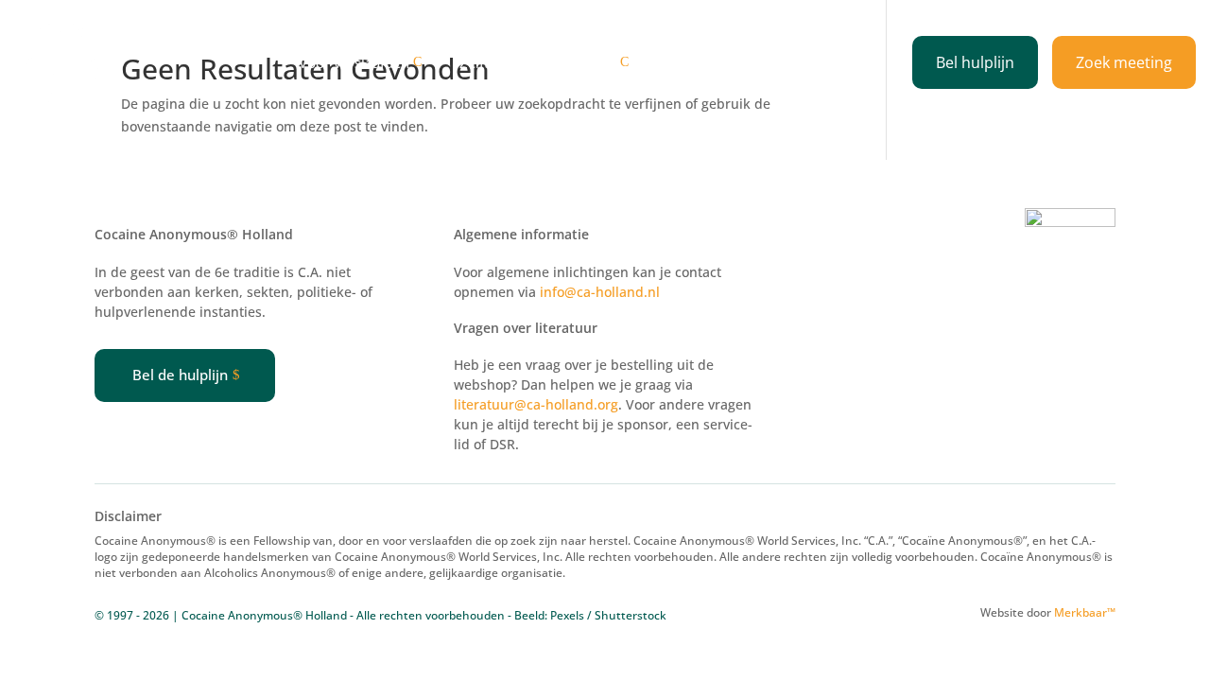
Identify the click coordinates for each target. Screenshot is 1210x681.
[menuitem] (365, 63)
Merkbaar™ (1084, 612)
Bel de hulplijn (180, 374)
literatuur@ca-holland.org (536, 404)
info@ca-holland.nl (600, 292)
